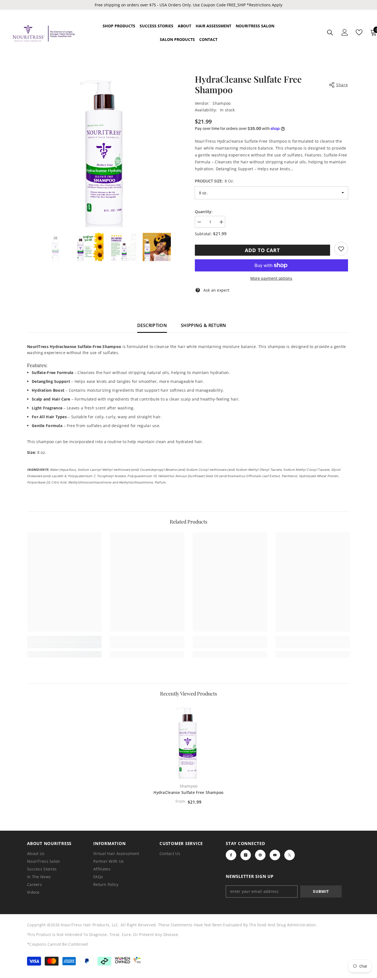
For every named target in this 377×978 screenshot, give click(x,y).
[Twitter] (289, 855)
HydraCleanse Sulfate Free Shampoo (188, 792)
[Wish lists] (359, 32)
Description (152, 325)
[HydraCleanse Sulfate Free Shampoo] (188, 741)
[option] (105, 150)
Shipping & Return (203, 325)
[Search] (330, 32)
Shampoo (221, 103)
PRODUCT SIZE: (214, 181)
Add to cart (262, 250)
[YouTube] (275, 855)
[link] (341, 249)
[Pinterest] (260, 855)
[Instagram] (245, 855)
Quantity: (204, 211)
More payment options (271, 278)
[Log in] (344, 32)
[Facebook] (231, 855)
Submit (321, 891)
